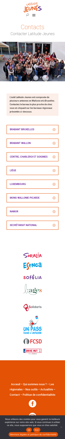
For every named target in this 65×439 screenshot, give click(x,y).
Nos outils (31, 389)
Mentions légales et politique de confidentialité (33, 434)
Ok (29, 430)
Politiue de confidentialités (39, 394)
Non (37, 430)
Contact (15, 394)
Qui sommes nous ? (35, 384)
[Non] (61, 427)
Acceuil (15, 384)
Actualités (47, 389)
